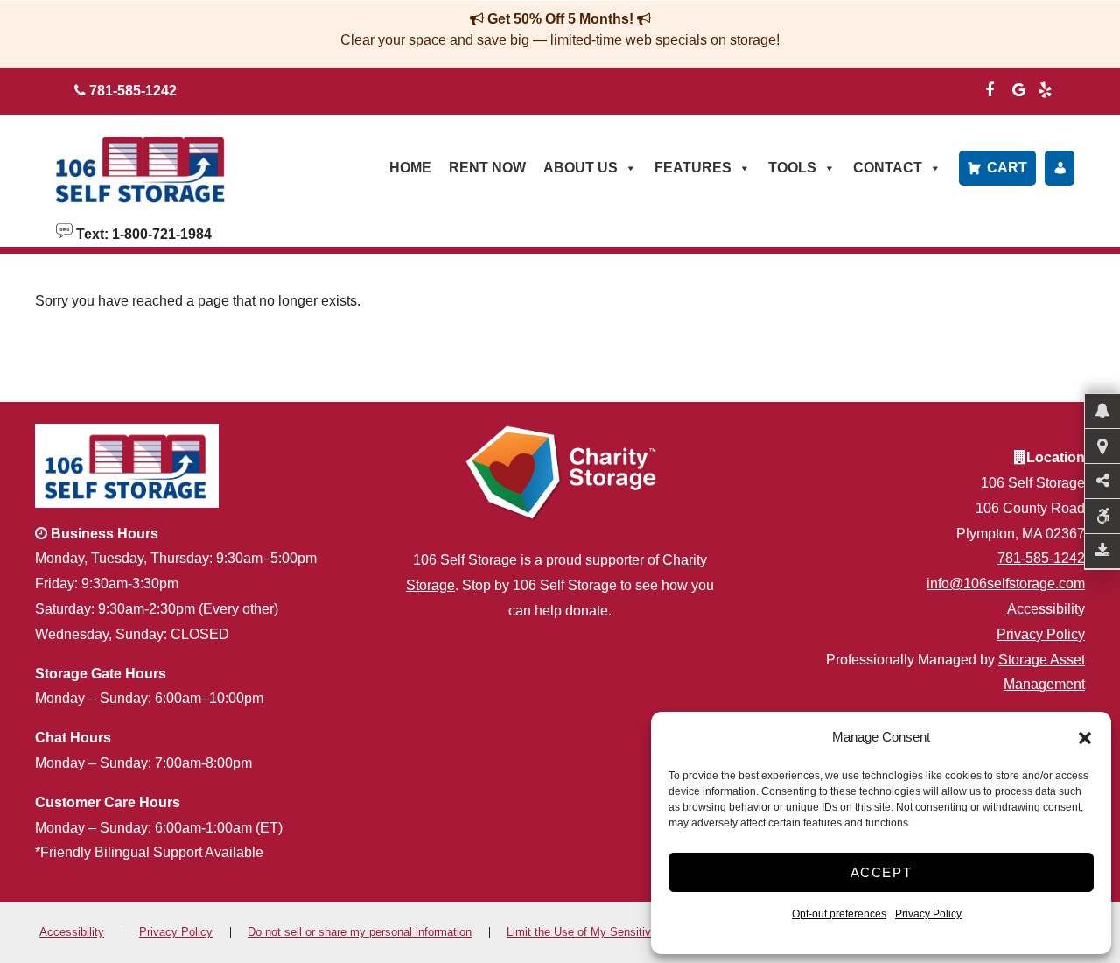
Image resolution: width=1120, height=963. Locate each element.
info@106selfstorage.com (1006, 583)
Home (410, 167)
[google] (1019, 87)
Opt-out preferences (839, 914)
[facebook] (989, 87)
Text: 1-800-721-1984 (142, 233)
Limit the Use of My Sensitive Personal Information (636, 931)
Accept (881, 872)
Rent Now (487, 167)
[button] (1085, 738)
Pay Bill (1059, 168)
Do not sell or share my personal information (360, 931)
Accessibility (1046, 608)
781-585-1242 (1041, 558)
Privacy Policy (928, 914)
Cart (1007, 167)
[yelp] (1045, 87)
